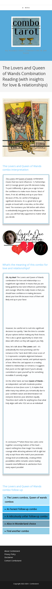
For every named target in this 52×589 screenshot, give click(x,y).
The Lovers (10, 179)
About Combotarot (12, 551)
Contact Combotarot (12, 560)
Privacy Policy (10, 554)
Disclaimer (8, 557)
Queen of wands (25, 179)
